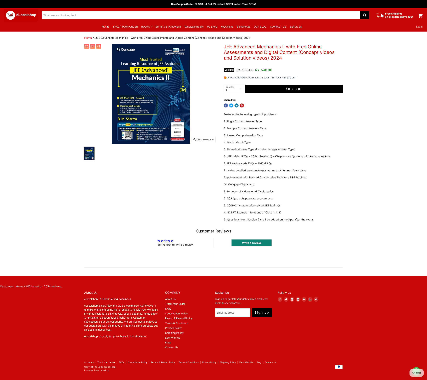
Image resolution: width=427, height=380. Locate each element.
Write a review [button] (251, 242)
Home (88, 37)
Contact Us (171, 347)
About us (170, 299)
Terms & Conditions (176, 323)
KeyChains (227, 26)
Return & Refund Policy (178, 318)
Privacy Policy (173, 328)
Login (419, 26)
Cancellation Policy (176, 313)
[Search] (364, 15)
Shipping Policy (174, 332)
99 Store (212, 26)
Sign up (262, 312)
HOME (105, 26)
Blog (167, 342)
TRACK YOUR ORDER (125, 26)
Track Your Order (175, 303)
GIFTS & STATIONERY (168, 26)
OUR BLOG (260, 26)
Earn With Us (172, 337)
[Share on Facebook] (226, 105)
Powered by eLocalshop (96, 370)
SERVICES (296, 26)
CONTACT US (278, 26)
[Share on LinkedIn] (237, 105)
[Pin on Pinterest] (242, 105)
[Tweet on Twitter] (231, 105)
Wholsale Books (194, 26)
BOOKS (146, 26)
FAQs (168, 308)
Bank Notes (243, 26)
